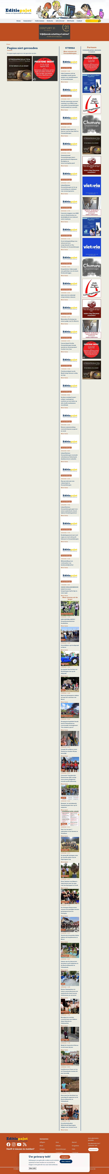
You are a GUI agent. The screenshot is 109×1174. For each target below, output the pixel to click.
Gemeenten (44, 1139)
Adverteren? (60, 21)
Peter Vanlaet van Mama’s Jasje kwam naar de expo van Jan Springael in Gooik (69, 883)
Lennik (42, 1152)
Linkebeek (75, 1152)
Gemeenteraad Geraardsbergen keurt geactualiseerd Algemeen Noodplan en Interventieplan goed (69, 159)
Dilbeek (58, 1146)
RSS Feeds (70, 21)
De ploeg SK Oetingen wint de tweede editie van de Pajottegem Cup (69, 857)
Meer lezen (64, 82)
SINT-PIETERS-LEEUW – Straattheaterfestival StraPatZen (68, 621)
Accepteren (65, 1157)
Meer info (32, 1168)
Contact (79, 21)
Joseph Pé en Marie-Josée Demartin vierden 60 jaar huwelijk (69, 751)
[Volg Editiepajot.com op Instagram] (13, 1145)
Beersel (74, 1142)
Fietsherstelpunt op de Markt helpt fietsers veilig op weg (69, 373)
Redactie (50, 21)
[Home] (19, 11)
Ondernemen (39, 21)
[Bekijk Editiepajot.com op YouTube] (19, 1145)
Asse (57, 1142)
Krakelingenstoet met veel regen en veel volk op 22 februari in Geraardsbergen (70, 537)
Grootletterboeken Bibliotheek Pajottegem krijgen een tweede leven (69, 1125)
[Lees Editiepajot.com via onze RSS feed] (24, 1145)
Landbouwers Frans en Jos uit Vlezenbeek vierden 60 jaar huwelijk (69, 1071)
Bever (41, 1146)
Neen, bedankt (66, 1161)
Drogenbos (75, 1146)
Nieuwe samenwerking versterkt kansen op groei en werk (69, 429)
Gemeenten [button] (27, 21)
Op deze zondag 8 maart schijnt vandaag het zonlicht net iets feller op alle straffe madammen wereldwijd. (69, 401)
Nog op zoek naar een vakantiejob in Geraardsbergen (67, 483)
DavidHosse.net (90, 1169)
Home (19, 21)
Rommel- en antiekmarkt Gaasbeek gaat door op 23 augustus (69, 805)
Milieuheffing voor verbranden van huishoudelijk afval (67, 563)
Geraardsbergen (61, 1149)
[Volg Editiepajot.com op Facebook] (8, 1145)
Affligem (42, 1142)
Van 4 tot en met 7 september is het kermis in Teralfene (69, 831)
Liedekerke (59, 1152)
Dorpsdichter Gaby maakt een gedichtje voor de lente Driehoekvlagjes (69, 271)
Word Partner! (93, 1149)
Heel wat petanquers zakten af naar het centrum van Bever (70, 697)
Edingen (42, 1149)
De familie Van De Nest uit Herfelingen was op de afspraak (69, 671)
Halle (73, 1149)
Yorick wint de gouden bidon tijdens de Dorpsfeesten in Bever (70, 937)
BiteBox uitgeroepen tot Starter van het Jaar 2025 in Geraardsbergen (69, 131)
